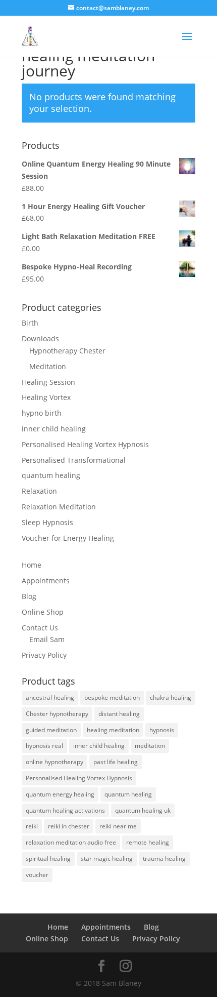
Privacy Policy (44, 655)
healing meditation (113, 730)
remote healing (147, 842)
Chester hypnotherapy (57, 713)
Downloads (40, 338)
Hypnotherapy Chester (67, 350)
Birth (30, 323)
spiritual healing (48, 858)
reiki (32, 826)
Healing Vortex (46, 397)
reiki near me (118, 826)
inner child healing (54, 428)
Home (31, 565)
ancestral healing (50, 697)
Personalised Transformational (74, 460)
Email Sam (47, 639)
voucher (37, 874)
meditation (150, 745)
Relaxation (39, 491)
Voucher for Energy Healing (68, 538)
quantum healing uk (143, 810)
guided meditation (51, 730)
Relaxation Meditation (59, 506)
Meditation (47, 366)
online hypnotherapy (54, 761)
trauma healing (164, 858)
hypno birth (42, 413)
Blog (29, 596)
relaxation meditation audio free (71, 842)
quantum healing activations (65, 810)
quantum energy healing (60, 794)
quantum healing (51, 475)
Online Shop (43, 612)
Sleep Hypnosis (47, 522)
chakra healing (170, 697)
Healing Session (48, 382)
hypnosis (161, 730)
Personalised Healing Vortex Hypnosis (85, 444)
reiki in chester (68, 826)
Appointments (46, 580)
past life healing (115, 761)
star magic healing (107, 858)
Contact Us (40, 627)
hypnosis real (44, 745)
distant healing (119, 713)
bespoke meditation (112, 697)
